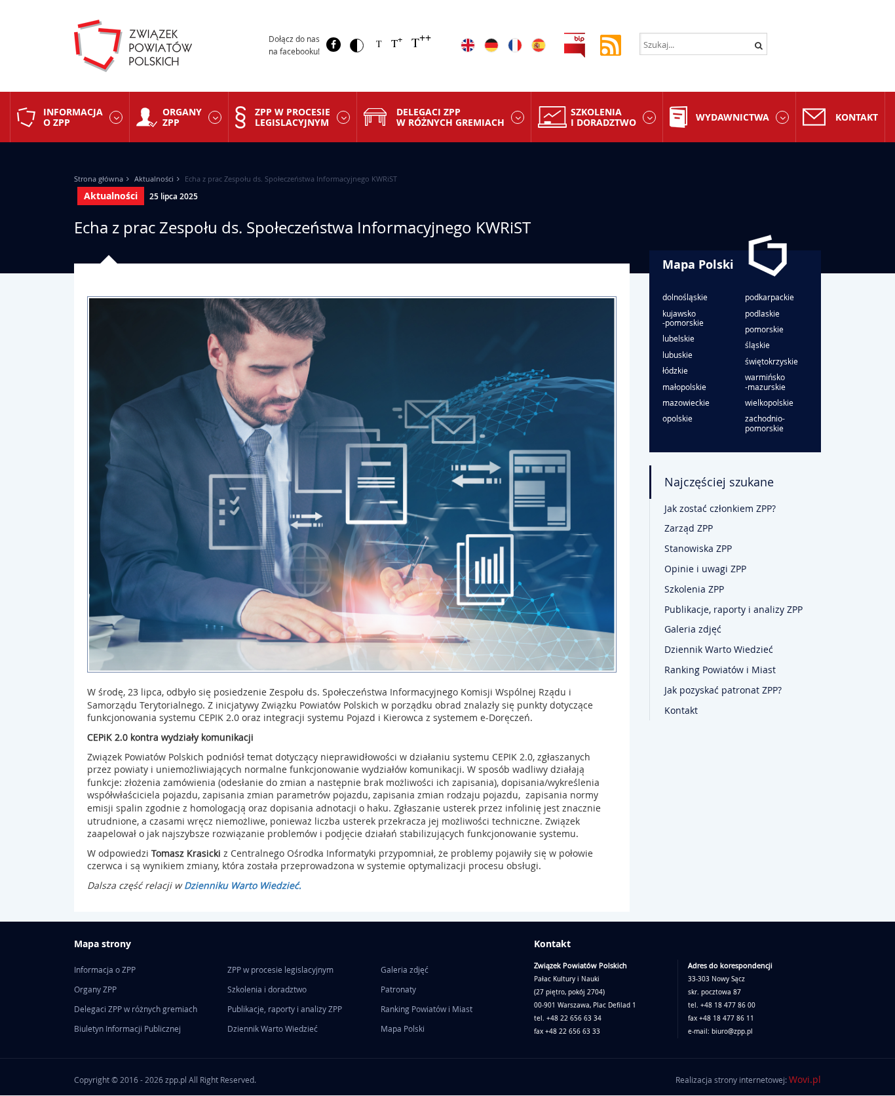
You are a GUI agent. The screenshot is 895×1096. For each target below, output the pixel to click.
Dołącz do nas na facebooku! (294, 44)
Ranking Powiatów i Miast (720, 669)
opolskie (677, 418)
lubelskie (678, 338)
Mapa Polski (698, 264)
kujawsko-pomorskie (683, 318)
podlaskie (762, 313)
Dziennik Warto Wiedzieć (718, 649)
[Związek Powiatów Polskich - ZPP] (160, 46)
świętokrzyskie (771, 361)
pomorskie (764, 329)
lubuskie (677, 354)
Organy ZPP (182, 117)
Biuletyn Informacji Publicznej (127, 1028)
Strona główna (98, 179)
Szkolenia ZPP (694, 589)
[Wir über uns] (491, 45)
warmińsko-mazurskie (765, 381)
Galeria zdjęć (692, 629)
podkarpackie (769, 297)
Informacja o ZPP (73, 117)
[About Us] (468, 45)
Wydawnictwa (732, 117)
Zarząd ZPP (688, 528)
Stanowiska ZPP (698, 548)
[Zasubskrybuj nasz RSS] (610, 44)
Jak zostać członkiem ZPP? (720, 508)
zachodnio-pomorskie (765, 423)
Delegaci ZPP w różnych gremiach (450, 117)
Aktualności (154, 179)
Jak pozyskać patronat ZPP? (723, 690)
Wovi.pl (805, 1079)
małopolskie (684, 386)
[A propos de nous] (515, 45)
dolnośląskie (685, 297)
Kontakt (856, 117)
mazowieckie (686, 402)
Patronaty (398, 989)
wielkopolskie (769, 402)
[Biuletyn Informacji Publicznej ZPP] (574, 44)
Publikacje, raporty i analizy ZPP (733, 609)
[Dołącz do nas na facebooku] (333, 44)
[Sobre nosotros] (538, 45)
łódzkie (675, 370)
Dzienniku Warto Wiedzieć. (242, 885)
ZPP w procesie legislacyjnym (292, 117)
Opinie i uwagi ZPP (705, 568)
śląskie (757, 344)
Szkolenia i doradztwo (603, 117)
